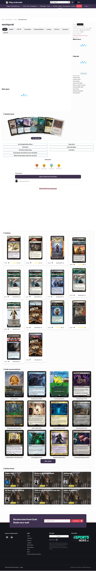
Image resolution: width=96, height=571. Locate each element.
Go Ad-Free (79, 6)
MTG (3, 19)
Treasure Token (76, 79)
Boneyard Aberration (78, 91)
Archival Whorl (76, 92)
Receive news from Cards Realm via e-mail (25, 521)
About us (29, 540)
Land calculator (71, 147)
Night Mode (52, 539)
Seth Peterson (8, 19)
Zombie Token (76, 77)
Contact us (29, 538)
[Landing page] (7, 2)
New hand (37, 138)
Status (28, 552)
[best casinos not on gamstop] (81, 538)
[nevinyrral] (66, 485)
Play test (6, 32)
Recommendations (39, 29)
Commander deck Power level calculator (25, 153)
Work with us (30, 545)
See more (48, 461)
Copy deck (71, 144)
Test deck (71, 150)
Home (28, 536)
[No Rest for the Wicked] (8, 502)
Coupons (29, 542)
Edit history (83, 73)
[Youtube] (11, 537)
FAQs (28, 549)
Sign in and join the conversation (48, 176)
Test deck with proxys (25, 150)
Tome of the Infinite (77, 83)
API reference (30, 547)
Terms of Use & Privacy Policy (34, 554)
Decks (15, 19)
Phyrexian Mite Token (78, 87)
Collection (56, 29)
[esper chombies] (66, 502)
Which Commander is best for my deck (25, 155)
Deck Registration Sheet (25, 144)
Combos (49, 29)
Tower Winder (76, 81)
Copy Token (76, 89)
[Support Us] (7, 537)
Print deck (25, 147)
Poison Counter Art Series (79, 85)
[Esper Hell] (8, 485)
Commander (80, 24)
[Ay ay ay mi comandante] (37, 485)
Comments (65, 29)
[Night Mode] (72, 2)
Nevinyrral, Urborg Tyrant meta (80, 35)
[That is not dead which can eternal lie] (37, 502)
